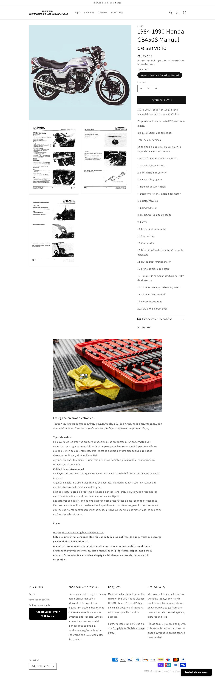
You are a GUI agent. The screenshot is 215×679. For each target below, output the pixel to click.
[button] (170, 12)
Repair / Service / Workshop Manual (160, 75)
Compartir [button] (146, 327)
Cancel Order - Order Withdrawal (48, 613)
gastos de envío (165, 61)
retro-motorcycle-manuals (159, 671)
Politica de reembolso (40, 605)
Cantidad (141, 82)
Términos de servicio (39, 599)
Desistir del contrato (196, 672)
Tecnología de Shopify (178, 671)
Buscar (32, 594)
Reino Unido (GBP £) (41, 666)
